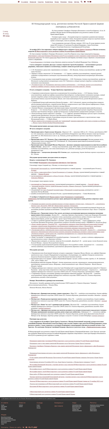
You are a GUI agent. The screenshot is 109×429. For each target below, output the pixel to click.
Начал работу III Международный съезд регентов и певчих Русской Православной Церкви (57, 374)
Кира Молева (42, 188)
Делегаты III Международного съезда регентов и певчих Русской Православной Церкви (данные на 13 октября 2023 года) (66, 381)
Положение (3, 409)
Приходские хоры (76, 407)
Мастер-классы (93, 409)
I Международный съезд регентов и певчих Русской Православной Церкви (52, 391)
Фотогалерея (4, 422)
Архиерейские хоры (76, 405)
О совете (24, 2)
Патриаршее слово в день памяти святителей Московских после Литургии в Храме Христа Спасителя (60, 343)
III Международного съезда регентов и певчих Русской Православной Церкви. (60, 51)
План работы (4, 406)
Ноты (70, 2)
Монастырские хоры (76, 406)
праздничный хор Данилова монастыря (43, 184)
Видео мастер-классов (6, 421)
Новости (33, 2)
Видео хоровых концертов (7, 418)
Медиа (76, 2)
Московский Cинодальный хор (40, 168)
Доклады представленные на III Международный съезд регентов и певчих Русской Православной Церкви (61, 384)
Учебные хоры (75, 409)
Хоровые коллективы (77, 410)
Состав (2, 405)
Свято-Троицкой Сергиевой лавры (53, 190)
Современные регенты (95, 406)
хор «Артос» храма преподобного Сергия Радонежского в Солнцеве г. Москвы (55, 172)
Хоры (57, 2)
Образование (93, 407)
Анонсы (21, 406)
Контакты (4, 427)
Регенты (63, 2)
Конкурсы (49, 2)
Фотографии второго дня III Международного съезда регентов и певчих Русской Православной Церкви (61, 369)
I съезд (5, 31)
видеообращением (36, 62)
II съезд (6, 34)
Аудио (2, 424)
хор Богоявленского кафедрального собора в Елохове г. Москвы (50, 176)
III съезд (6, 36)
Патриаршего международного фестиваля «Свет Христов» (58, 162)
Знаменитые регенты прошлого (97, 405)
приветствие (53, 57)
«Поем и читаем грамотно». (67, 226)
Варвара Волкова (44, 174)
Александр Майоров (37, 178)
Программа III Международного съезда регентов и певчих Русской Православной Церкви (57, 386)
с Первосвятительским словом (96, 327)
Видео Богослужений (6, 417)
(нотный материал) (44, 308)
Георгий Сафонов (93, 184)
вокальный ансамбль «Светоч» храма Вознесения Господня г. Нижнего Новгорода (56, 186)
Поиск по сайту (15, 427)
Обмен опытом (93, 410)
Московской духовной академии (74, 190)
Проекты (3, 407)
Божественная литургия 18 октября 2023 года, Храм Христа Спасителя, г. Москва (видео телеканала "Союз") (62, 362)
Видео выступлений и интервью (8, 419)
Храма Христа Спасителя (83, 49)
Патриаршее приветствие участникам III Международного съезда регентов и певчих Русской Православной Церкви (64, 341)
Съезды (41, 2)
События (21, 405)
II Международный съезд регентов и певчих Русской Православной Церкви (52, 394)
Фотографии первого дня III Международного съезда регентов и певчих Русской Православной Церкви (61, 371)
